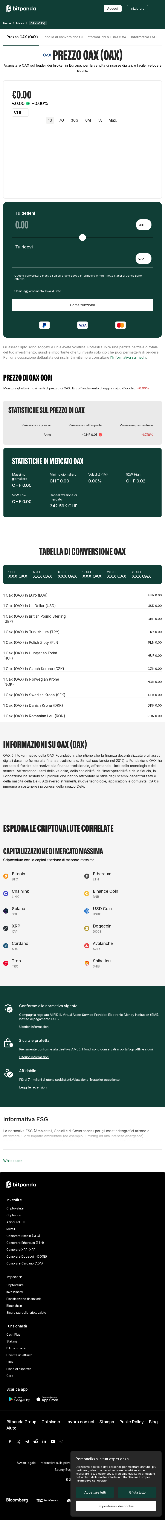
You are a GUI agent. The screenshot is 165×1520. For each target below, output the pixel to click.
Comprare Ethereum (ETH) (25, 1242)
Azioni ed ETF (16, 1222)
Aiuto (11, 1428)
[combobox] (143, 224)
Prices (20, 23)
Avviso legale (26, 1463)
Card (9, 1376)
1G (50, 120)
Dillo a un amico (17, 1348)
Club (9, 1362)
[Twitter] (18, 1441)
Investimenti (14, 1292)
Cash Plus (13, 1334)
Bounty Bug (63, 1469)
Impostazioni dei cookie (116, 1506)
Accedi (112, 8)
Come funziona (82, 305)
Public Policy (131, 1421)
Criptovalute (15, 1208)
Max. (113, 120)
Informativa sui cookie (91, 1480)
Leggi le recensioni (33, 1087)
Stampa (106, 1421)
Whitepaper (12, 1161)
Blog (153, 1421)
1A (100, 120)
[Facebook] (9, 1441)
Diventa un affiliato (19, 1355)
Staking (11, 1341)
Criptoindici (14, 1215)
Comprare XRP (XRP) (21, 1249)
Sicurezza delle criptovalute (26, 1312)
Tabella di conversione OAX (63, 37)
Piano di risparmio (19, 1369)
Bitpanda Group (21, 1421)
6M (88, 120)
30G (74, 120)
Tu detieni (25, 213)
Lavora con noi (79, 1421)
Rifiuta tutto (137, 1492)
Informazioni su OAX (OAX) (106, 37)
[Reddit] (35, 1441)
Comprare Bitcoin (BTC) (23, 1236)
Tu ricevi (24, 247)
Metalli (10, 1229)
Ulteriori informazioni (34, 1027)
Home (7, 23)
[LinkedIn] (44, 1441)
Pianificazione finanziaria (23, 1299)
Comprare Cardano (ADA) (24, 1263)
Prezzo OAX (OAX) (22, 37)
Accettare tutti (95, 1492)
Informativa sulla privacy (57, 1463)
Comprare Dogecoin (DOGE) (26, 1256)
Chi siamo (50, 1421)
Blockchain (14, 1305)
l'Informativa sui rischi (128, 357)
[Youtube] (52, 1441)
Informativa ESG (144, 37)
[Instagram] (61, 1441)
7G (61, 120)
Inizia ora (137, 8)
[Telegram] (27, 1441)
